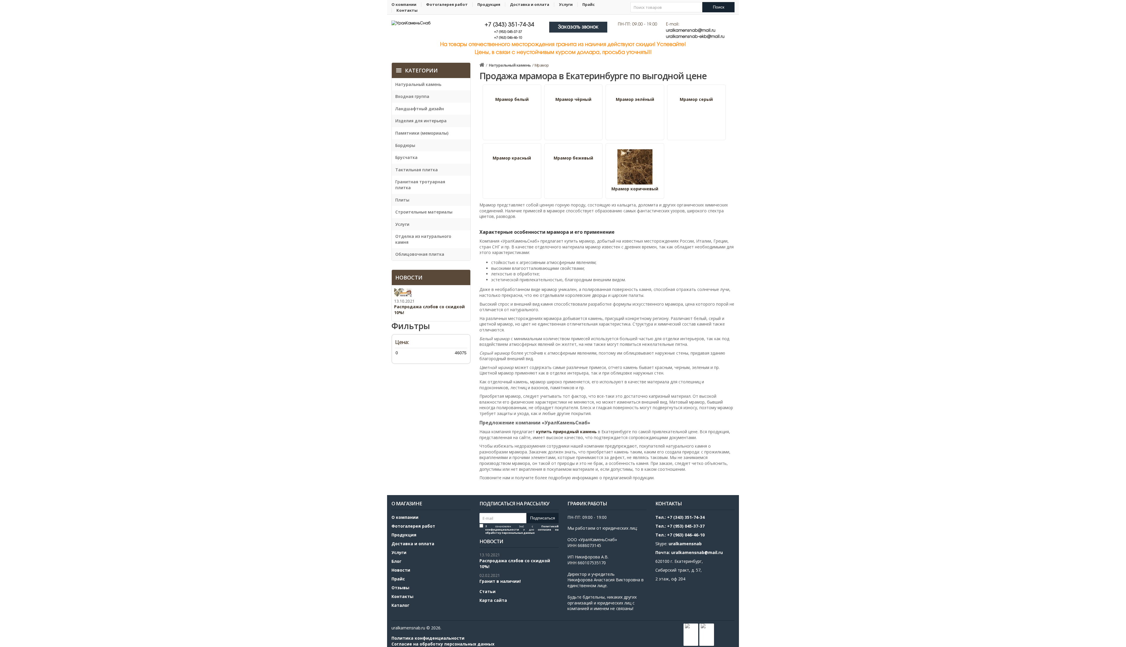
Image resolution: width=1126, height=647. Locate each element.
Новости (400, 570)
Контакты (407, 10)
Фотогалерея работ (447, 4)
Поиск (718, 7)
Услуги (566, 4)
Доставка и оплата (529, 4)
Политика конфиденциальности (427, 638)
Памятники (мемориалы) (421, 133)
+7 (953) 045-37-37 (508, 32)
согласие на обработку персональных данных (522, 531)
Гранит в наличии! (500, 581)
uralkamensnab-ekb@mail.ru (695, 37)
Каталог (400, 605)
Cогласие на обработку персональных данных (442, 644)
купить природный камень (566, 431)
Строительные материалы (423, 212)
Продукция (488, 4)
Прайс (588, 4)
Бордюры (405, 145)
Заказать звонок (578, 27)
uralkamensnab (685, 543)
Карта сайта (493, 600)
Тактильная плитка (416, 169)
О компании (403, 4)
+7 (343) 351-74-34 (509, 25)
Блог (396, 561)
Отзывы (400, 587)
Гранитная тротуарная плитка (420, 184)
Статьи (487, 591)
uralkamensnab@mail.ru (690, 30)
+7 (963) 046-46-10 (508, 38)
